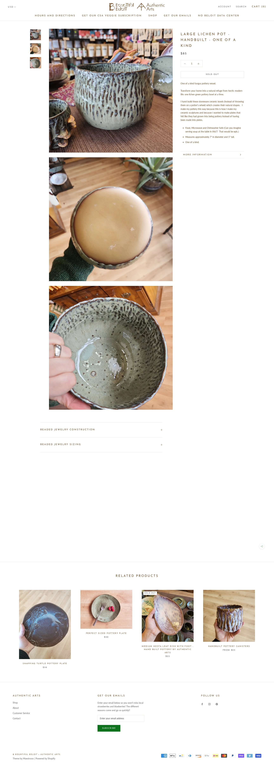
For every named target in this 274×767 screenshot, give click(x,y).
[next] (264, 626)
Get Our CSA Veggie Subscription (112, 16)
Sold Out (212, 74)
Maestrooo (28, 758)
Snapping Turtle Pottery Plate (45, 664)
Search (241, 7)
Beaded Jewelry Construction (67, 430)
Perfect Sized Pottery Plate (106, 633)
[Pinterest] (217, 704)
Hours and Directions (55, 16)
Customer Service (21, 713)
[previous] (9, 626)
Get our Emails (177, 16)
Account (224, 7)
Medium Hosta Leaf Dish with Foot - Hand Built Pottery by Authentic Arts (168, 649)
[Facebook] (202, 704)
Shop (152, 16)
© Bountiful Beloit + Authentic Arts (36, 754)
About (16, 708)
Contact (16, 718)
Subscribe (109, 728)
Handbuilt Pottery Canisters (229, 646)
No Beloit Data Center (218, 16)
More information (197, 155)
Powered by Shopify (45, 758)
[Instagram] (209, 704)
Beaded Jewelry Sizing (60, 444)
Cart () (259, 7)
